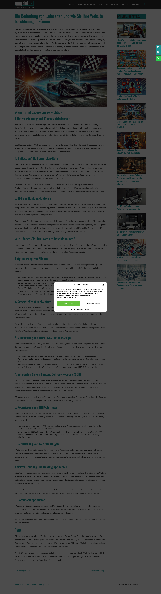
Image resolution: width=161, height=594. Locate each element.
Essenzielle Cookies (93, 304)
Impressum (73, 309)
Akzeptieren (68, 304)
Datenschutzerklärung (83, 309)
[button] (103, 285)
